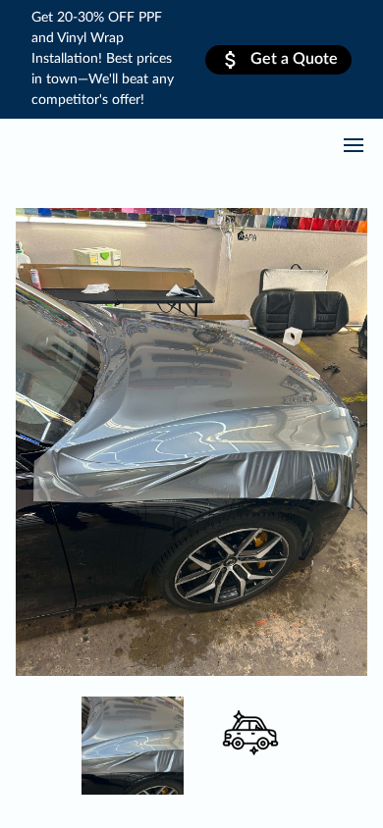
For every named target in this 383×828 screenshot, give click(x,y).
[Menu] (353, 145)
